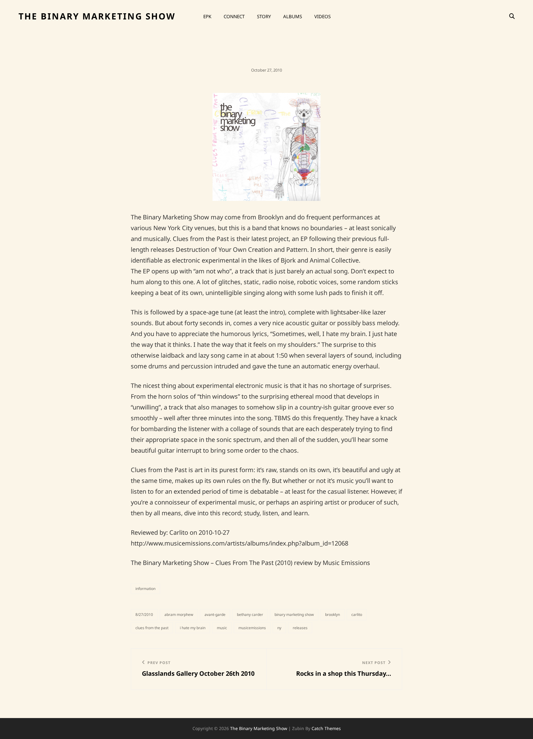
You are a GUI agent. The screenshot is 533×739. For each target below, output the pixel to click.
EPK (207, 16)
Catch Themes (326, 728)
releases (300, 627)
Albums (292, 16)
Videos (322, 16)
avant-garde (215, 614)
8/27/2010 (144, 614)
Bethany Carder (250, 614)
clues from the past (151, 627)
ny (279, 627)
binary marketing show (294, 614)
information (145, 588)
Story (264, 16)
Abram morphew (178, 614)
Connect (234, 16)
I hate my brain (192, 627)
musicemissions (252, 627)
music (222, 627)
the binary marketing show (97, 16)
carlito (356, 614)
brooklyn (332, 614)
